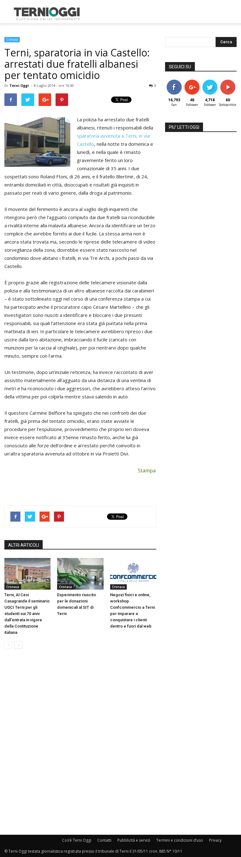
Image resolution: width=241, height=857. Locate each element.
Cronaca (12, 39)
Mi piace (174, 82)
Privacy (215, 840)
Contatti (104, 840)
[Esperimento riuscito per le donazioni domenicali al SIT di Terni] (80, 574)
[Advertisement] (162, 13)
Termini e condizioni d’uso (179, 840)
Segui (191, 82)
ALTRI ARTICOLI (23, 545)
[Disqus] (80, 742)
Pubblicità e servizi (133, 840)
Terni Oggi (19, 85)
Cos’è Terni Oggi (76, 840)
